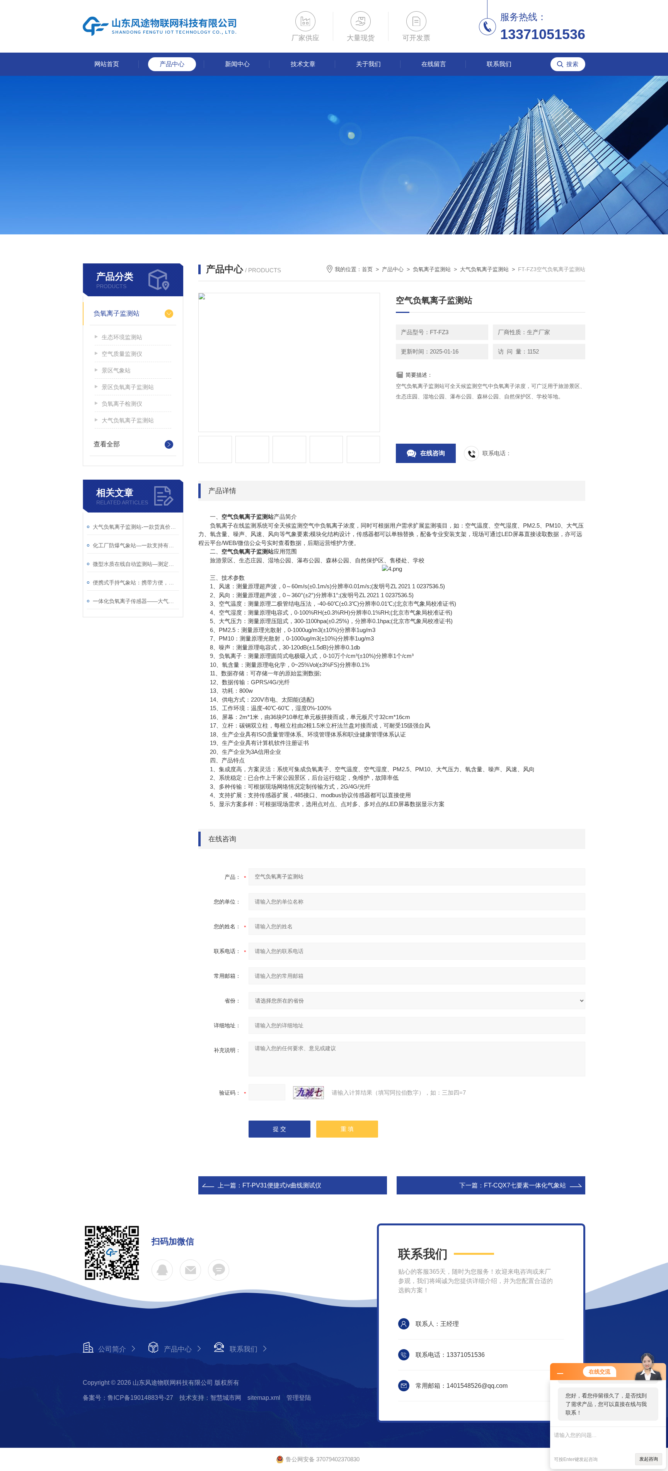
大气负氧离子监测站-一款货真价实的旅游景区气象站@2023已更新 (136, 527)
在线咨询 (432, 453)
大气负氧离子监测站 (128, 420)
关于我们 (368, 64)
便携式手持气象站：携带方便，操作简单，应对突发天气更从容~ (136, 582)
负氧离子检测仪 (122, 403)
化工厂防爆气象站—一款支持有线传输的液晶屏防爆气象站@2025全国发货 (136, 545)
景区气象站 (116, 370)
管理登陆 (298, 1397)
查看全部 (107, 444)
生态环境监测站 (122, 337)
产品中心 (172, 64)
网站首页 (106, 64)
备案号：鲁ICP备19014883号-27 (128, 1397)
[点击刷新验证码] (308, 1092)
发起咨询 (648, 1459)
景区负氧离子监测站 (128, 387)
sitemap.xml (263, 1397)
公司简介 (112, 1349)
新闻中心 (237, 64)
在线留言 (433, 64)
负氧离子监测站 (117, 313)
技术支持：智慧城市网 (210, 1397)
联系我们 (499, 64)
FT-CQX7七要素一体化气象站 (525, 1185)
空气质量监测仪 (122, 353)
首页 (367, 269)
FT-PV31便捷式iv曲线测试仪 (281, 1185)
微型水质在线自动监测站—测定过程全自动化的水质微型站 (136, 564)
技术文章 (303, 64)
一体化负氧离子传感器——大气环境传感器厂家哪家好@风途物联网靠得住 (136, 601)
